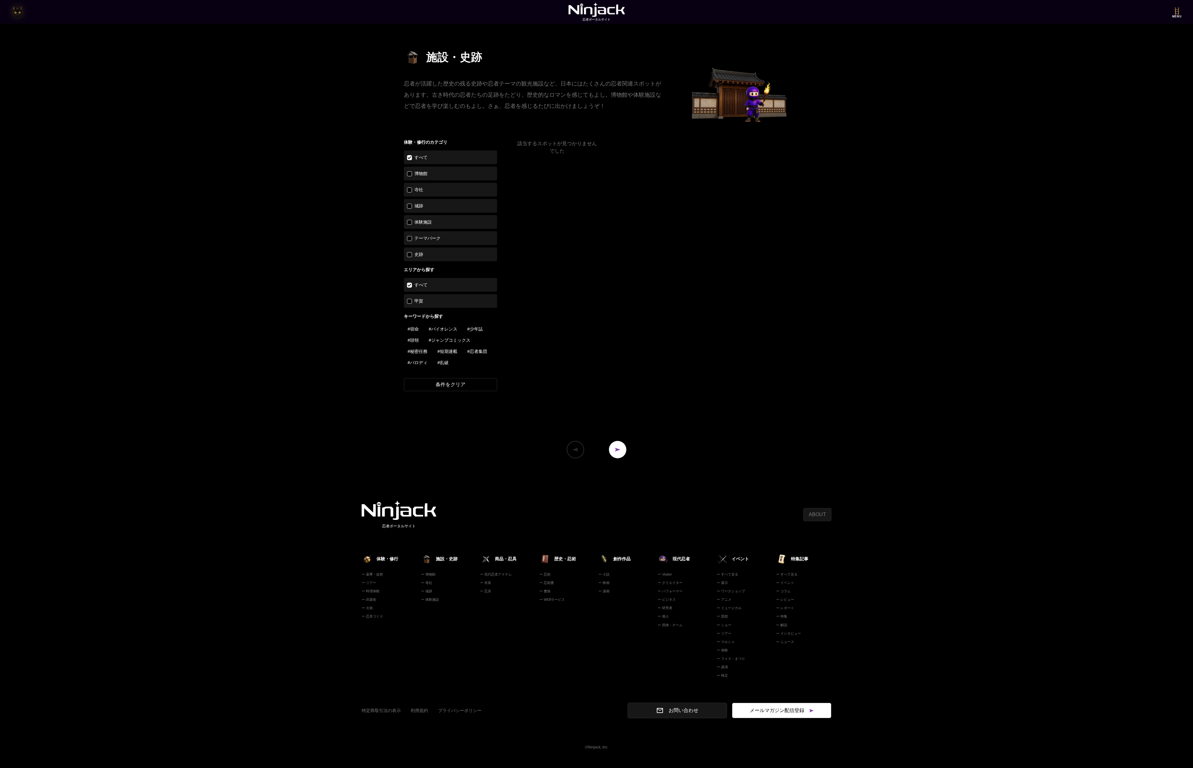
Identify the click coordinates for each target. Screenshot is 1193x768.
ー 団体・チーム (670, 625)
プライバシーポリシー (460, 710)
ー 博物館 (428, 574)
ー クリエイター (670, 583)
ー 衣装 (485, 583)
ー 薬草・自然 (372, 574)
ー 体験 (722, 650)
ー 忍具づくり (372, 616)
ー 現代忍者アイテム (496, 574)
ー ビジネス (667, 599)
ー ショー (724, 625)
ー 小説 (604, 574)
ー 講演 (722, 667)
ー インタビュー (788, 633)
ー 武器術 (369, 599)
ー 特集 (781, 616)
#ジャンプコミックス (449, 340)
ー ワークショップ (731, 591)
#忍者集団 (477, 351)
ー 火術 (367, 608)
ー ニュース (785, 642)
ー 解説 (781, 625)
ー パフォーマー (670, 591)
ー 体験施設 (430, 599)
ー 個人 (663, 616)
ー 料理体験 (371, 591)
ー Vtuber (665, 574)
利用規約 (419, 710)
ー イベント (785, 583)
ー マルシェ (726, 642)
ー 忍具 (485, 591)
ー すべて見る (727, 574)
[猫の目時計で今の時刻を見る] (17, 11)
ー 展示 (722, 583)
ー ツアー (369, 583)
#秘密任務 (417, 351)
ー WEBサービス (552, 599)
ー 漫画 (604, 591)
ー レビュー (785, 599)
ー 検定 (722, 675)
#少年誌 (475, 328)
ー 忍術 (545, 574)
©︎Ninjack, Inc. (596, 747)
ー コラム (783, 591)
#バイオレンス (443, 328)
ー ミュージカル (729, 608)
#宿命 (413, 328)
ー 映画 (604, 583)
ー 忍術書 (546, 583)
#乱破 (443, 362)
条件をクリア (450, 384)
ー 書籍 (545, 591)
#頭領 (413, 340)
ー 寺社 (426, 583)
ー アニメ (724, 599)
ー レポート (785, 608)
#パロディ (417, 362)
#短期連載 (447, 351)
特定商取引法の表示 (381, 710)
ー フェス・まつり (731, 658)
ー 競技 (722, 616)
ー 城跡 (426, 591)
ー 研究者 (665, 608)
